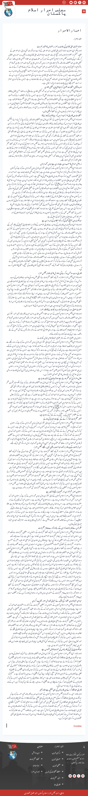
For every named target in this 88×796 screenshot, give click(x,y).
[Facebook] (84, 2)
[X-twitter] (79, 2)
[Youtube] (71, 2)
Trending (77, 725)
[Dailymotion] (75, 2)
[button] (84, 11)
